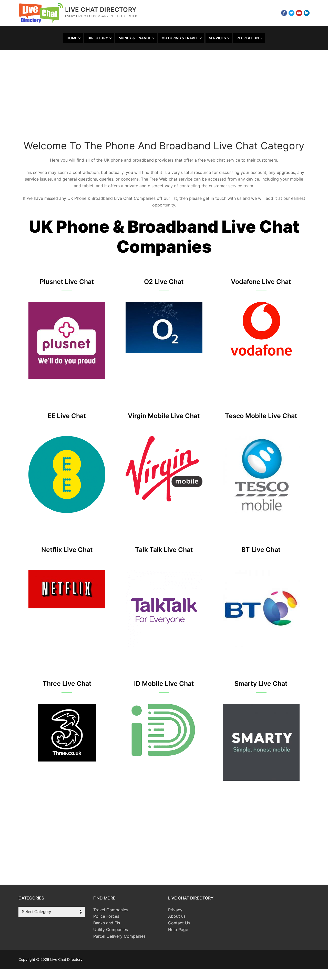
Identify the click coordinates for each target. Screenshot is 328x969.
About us (177, 916)
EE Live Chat (67, 416)
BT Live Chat (261, 549)
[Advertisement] (164, 99)
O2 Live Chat (164, 281)
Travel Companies (110, 909)
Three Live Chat (67, 683)
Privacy (175, 909)
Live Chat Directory (101, 9)
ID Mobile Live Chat (164, 683)
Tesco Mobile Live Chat (261, 416)
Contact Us (179, 922)
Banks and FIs (106, 922)
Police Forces (106, 916)
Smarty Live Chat (261, 683)
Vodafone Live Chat (261, 281)
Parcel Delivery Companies (119, 936)
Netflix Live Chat (67, 549)
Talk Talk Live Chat (164, 549)
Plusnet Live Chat (67, 281)
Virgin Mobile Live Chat (164, 416)
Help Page (178, 929)
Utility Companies (110, 929)
